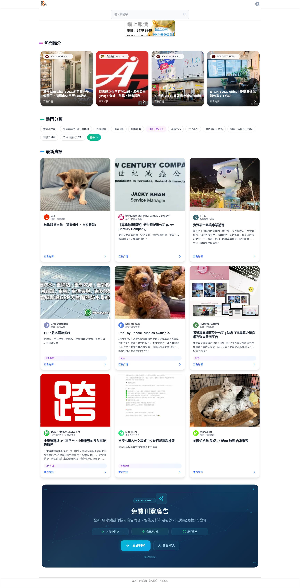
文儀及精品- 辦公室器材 (76, 129)
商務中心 (176, 129)
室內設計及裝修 (214, 129)
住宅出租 (193, 129)
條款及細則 (150, 557)
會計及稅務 (49, 129)
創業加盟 (136, 129)
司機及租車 (49, 137)
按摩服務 (101, 129)
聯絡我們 (143, 580)
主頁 (134, 580)
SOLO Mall (156, 129)
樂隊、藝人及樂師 (72, 137)
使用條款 (153, 580)
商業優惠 (119, 129)
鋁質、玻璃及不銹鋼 (241, 129)
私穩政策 (163, 580)
